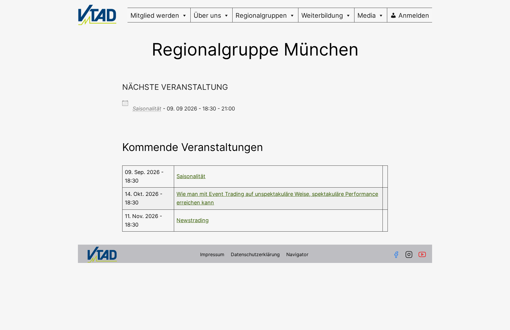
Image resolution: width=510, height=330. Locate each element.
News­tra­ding (192, 220)
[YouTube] (423, 254)
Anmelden (413, 15)
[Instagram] (409, 254)
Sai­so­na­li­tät (147, 108)
